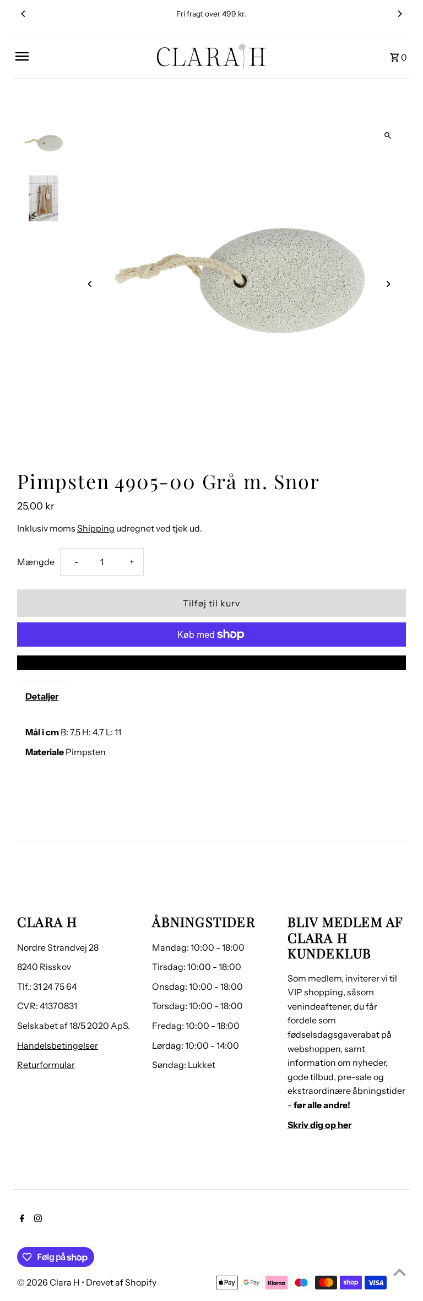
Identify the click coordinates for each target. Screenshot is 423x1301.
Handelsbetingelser (57, 1045)
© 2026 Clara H (49, 1282)
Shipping (96, 528)
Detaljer (41, 696)
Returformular (46, 1064)
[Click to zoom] (388, 135)
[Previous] (23, 14)
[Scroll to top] (399, 1272)
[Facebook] (20, 1219)
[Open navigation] (81, 56)
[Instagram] (36, 1219)
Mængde (36, 561)
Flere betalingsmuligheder (212, 662)
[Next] (399, 14)
